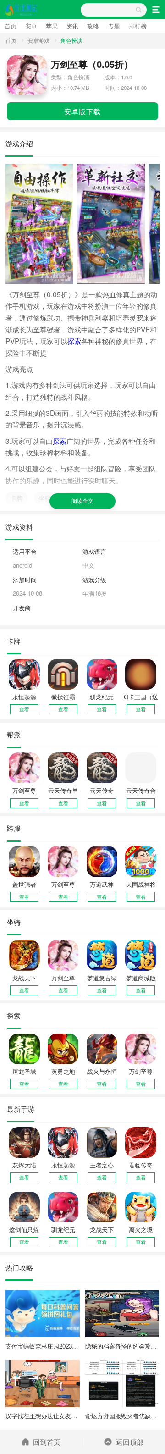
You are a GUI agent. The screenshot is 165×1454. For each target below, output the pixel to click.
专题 (114, 26)
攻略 (93, 26)
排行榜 (138, 26)
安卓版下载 (82, 111)
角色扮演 (71, 40)
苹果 (52, 26)
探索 (74, 341)
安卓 (31, 26)
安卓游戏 (39, 40)
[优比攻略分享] (22, 10)
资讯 (72, 26)
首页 (10, 26)
